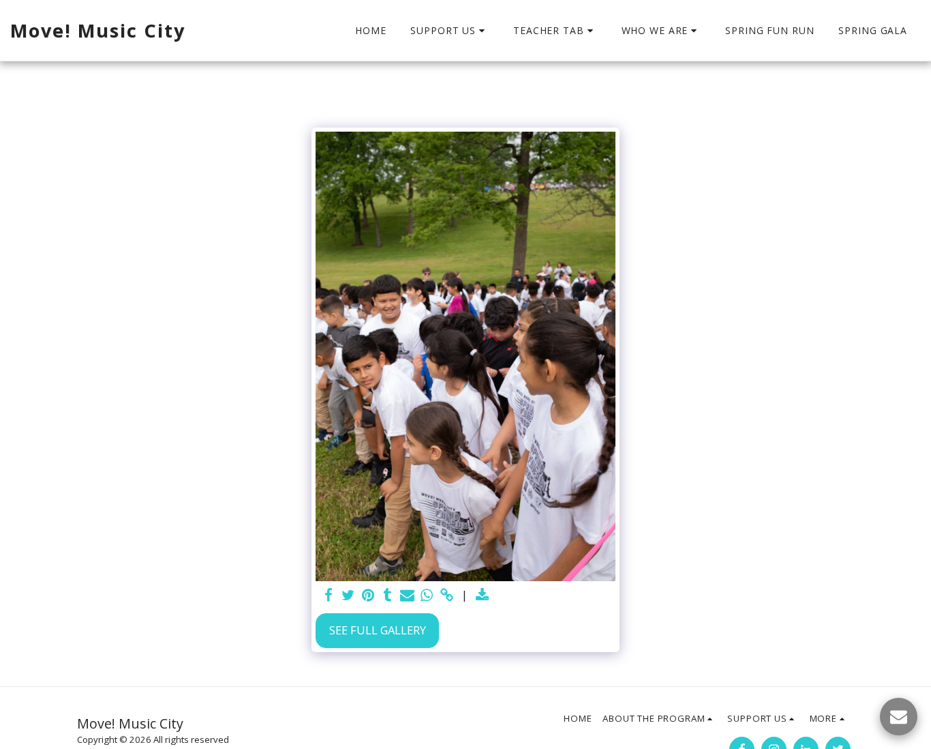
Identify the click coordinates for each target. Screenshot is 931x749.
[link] (447, 595)
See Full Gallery (377, 630)
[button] (449, 30)
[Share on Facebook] (329, 595)
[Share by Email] (407, 595)
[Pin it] (368, 595)
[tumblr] (387, 595)
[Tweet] (348, 595)
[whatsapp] (427, 595)
